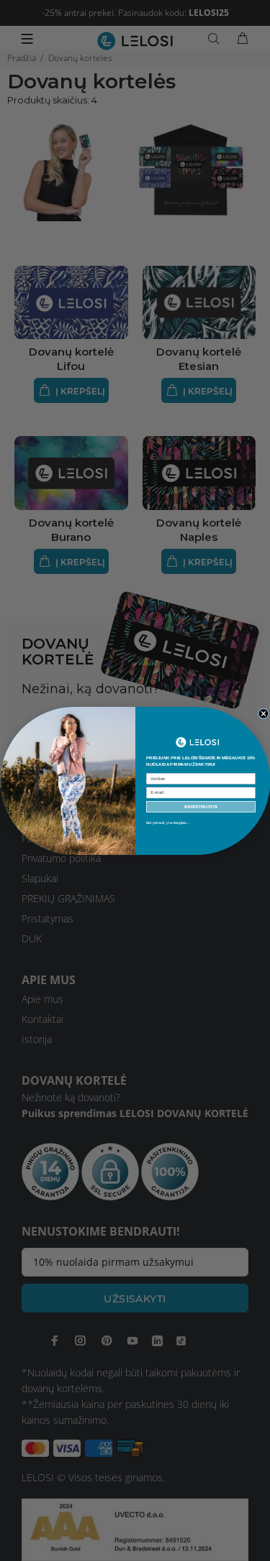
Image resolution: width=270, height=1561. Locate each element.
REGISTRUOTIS (200, 806)
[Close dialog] (263, 713)
